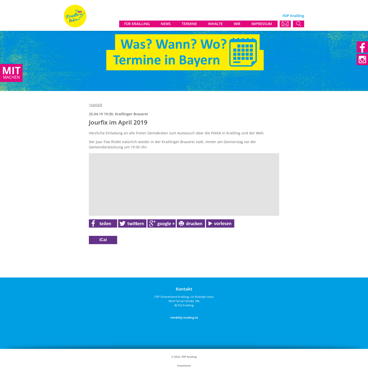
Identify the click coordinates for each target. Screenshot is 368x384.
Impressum (184, 365)
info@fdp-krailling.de (184, 317)
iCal (103, 240)
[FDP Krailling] (75, 26)
